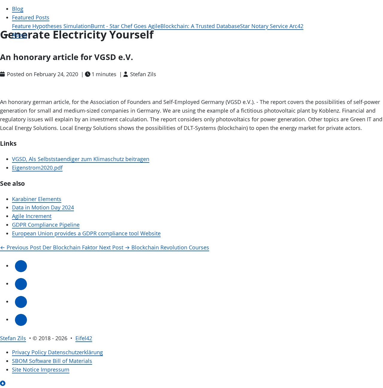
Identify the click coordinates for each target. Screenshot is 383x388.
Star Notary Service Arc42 (271, 26)
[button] (3, 383)
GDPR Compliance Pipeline (46, 224)
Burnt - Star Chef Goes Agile (125, 26)
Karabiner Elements (36, 199)
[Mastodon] (21, 301)
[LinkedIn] (21, 283)
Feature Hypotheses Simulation (51, 26)
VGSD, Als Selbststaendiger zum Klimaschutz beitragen (80, 159)
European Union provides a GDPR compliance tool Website (86, 233)
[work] (21, 319)
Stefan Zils (13, 338)
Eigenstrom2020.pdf (37, 167)
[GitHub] (21, 265)
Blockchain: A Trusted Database (200, 26)
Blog (17, 9)
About (19, 35)
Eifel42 (83, 338)
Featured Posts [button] (30, 17)
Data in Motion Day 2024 (43, 207)
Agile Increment (31, 216)
